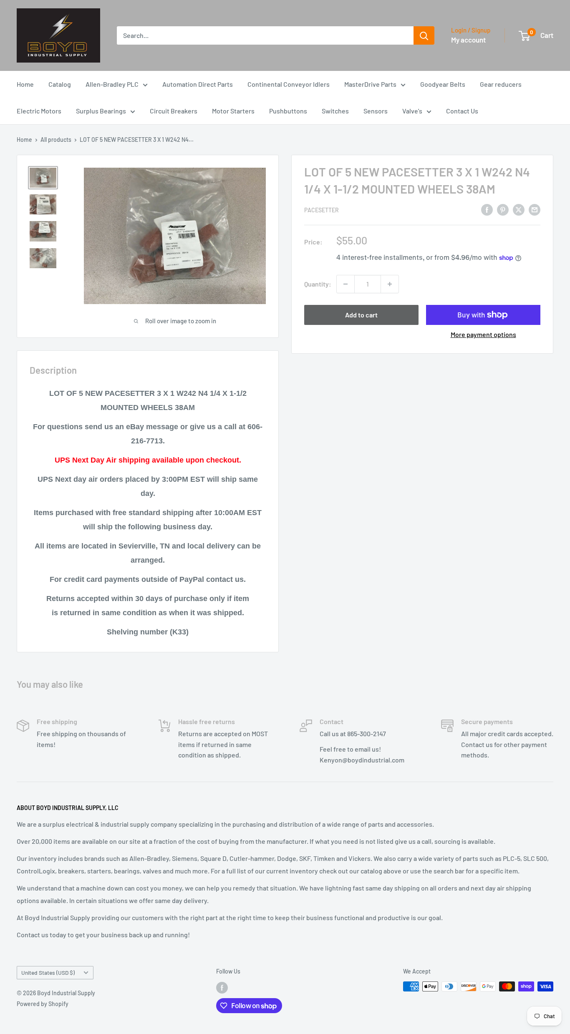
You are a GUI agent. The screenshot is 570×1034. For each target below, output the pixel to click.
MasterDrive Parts (370, 84)
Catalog (59, 84)
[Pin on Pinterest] (503, 209)
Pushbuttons (288, 111)
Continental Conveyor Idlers (288, 84)
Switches (335, 111)
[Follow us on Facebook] (222, 987)
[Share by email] (534, 209)
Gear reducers (501, 84)
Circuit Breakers (173, 111)
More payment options (483, 334)
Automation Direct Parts (197, 84)
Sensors (375, 111)
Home (25, 84)
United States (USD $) (48, 972)
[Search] (424, 35)
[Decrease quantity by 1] (345, 284)
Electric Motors (39, 111)
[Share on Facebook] (487, 209)
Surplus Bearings (101, 111)
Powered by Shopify (42, 1003)
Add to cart (361, 315)
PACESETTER (321, 210)
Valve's (412, 111)
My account (468, 39)
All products (55, 139)
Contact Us (462, 111)
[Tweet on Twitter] (519, 209)
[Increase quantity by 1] (389, 284)
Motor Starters (233, 111)
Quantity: (317, 284)
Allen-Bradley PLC (112, 84)
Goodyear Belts (442, 84)
